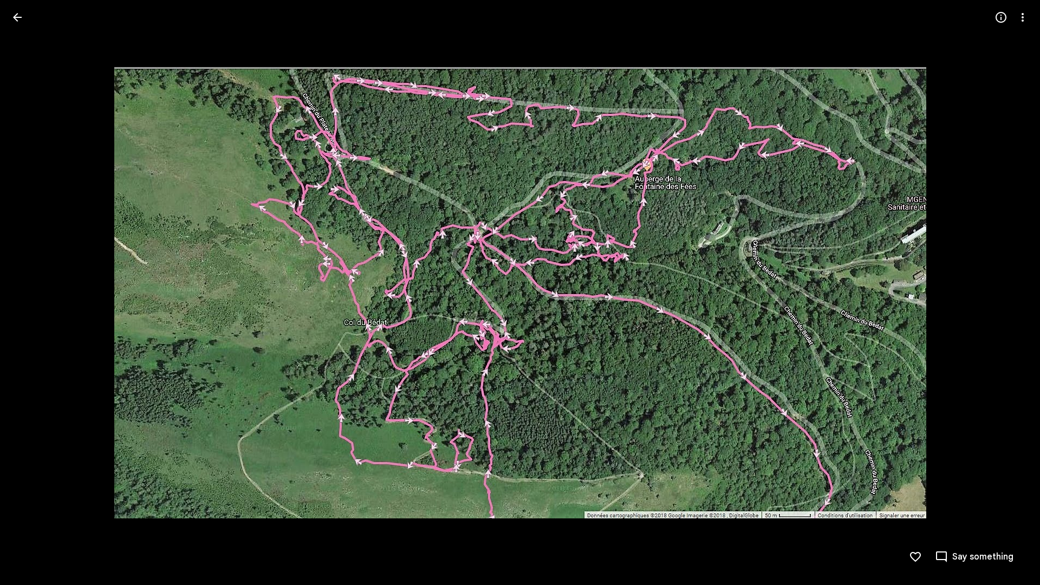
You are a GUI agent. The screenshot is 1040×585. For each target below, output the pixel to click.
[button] (30, 292)
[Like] (915, 556)
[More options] (1023, 17)
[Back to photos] (17, 17)
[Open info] (1001, 17)
